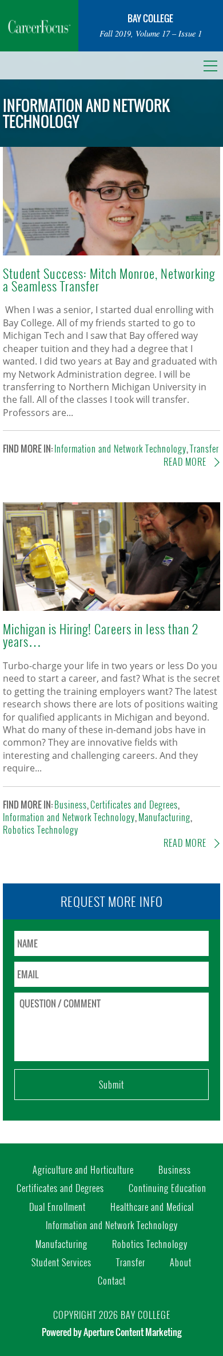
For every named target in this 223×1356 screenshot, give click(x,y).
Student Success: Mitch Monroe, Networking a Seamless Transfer (109, 279)
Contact (112, 1280)
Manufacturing (164, 817)
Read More (186, 461)
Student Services (61, 1262)
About (181, 1262)
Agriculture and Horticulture (83, 1170)
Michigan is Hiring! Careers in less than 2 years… (100, 634)
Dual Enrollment (57, 1207)
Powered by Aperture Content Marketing (111, 1332)
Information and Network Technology (120, 448)
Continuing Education (167, 1188)
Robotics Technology (40, 830)
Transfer (204, 448)
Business (70, 804)
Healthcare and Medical (152, 1207)
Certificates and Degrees (134, 804)
